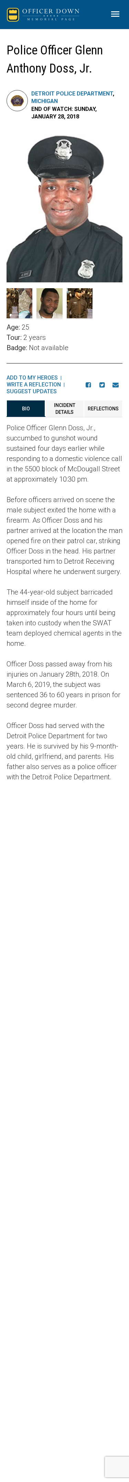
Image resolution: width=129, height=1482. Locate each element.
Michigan (44, 101)
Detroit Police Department (72, 93)
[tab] (26, 408)
